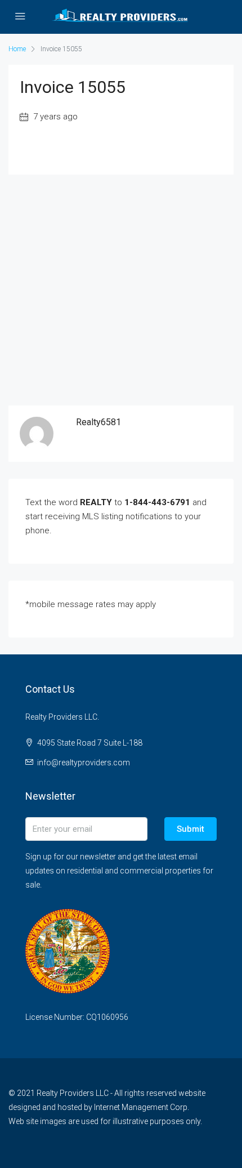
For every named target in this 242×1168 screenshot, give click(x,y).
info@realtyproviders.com (83, 762)
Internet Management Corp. (141, 1107)
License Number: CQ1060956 (76, 1017)
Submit (190, 829)
